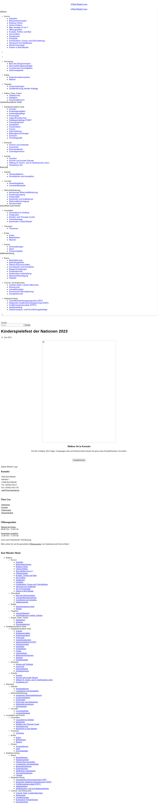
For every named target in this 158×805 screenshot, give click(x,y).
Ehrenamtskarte (16, 149)
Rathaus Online (16, 23)
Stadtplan (13, 98)
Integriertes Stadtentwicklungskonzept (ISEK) (29, 303)
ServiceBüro (14, 34)
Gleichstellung (15, 131)
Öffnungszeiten (15, 30)
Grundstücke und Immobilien (21, 176)
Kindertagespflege (17, 113)
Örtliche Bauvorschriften (19, 265)
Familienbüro (15, 127)
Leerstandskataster (17, 185)
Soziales (13, 158)
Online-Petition (15, 25)
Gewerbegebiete (16, 183)
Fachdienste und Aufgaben (21, 68)
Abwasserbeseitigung (18, 276)
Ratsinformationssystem (19, 77)
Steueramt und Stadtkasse (20, 43)
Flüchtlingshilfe (15, 138)
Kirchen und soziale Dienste (21, 161)
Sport (11, 249)
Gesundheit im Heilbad (19, 213)
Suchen (4, 323)
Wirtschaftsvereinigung (19, 201)
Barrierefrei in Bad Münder (20, 221)
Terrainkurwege (16, 219)
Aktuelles (13, 19)
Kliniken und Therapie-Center (22, 217)
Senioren (13, 136)
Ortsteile (12, 278)
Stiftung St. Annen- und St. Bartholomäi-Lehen (29, 163)
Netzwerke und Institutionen (21, 199)
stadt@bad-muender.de (10, 490)
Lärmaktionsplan (16, 289)
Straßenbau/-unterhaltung (20, 274)
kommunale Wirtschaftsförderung (23, 192)
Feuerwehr (14, 147)
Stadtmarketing (15, 307)
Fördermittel (14, 197)
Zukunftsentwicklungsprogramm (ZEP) (26, 301)
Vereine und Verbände (19, 145)
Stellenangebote (16, 70)
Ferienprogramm (16, 122)
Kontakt (4, 507)
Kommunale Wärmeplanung (21, 292)
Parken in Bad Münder (19, 47)
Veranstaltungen (16, 247)
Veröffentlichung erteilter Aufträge (23, 89)
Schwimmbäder (16, 251)
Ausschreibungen (16, 86)
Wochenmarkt (15, 203)
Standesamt (14, 36)
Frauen (12, 129)
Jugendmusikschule (18, 118)
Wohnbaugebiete (16, 262)
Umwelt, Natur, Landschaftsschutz (24, 285)
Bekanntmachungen (18, 21)
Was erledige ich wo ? (18, 27)
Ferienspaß (14, 116)
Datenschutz (6, 510)
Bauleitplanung (15, 260)
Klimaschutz (14, 287)
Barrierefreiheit (7, 513)
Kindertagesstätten (17, 111)
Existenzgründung (17, 195)
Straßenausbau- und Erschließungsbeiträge (28, 310)
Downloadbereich (17, 100)
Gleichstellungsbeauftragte (20, 66)
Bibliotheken (14, 238)
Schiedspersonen (16, 151)
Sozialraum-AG (15, 165)
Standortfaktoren (16, 174)
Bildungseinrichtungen (19, 133)
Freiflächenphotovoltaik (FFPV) (22, 305)
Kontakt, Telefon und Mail (20, 32)
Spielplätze (14, 125)
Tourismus (13, 228)
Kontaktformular (79, 460)
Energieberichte (16, 294)
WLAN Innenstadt (16, 45)
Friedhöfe (13, 38)
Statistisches (14, 95)
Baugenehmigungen (18, 269)
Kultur (11, 235)
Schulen (12, 109)
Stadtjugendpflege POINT (20, 120)
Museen (12, 240)
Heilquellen (14, 215)
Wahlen (12, 79)
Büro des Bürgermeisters (20, 64)
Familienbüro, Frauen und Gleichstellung (27, 41)
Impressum (5, 505)
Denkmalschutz (16, 271)
